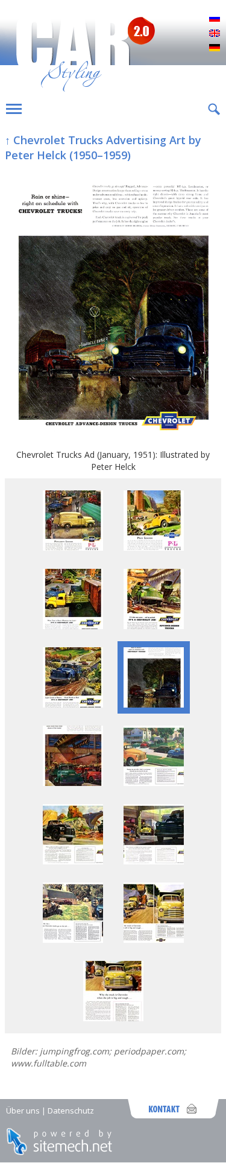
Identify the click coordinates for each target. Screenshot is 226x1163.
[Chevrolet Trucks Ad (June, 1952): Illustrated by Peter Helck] (154, 861)
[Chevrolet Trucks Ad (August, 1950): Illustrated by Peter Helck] (154, 547)
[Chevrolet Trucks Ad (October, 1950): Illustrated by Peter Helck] (73, 704)
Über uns (23, 1110)
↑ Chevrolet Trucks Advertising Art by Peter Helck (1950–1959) (103, 147)
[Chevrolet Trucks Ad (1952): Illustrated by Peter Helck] (154, 782)
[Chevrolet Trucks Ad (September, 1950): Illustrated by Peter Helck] (154, 626)
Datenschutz (71, 1110)
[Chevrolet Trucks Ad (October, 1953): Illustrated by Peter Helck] (113, 1018)
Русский (214, 19)
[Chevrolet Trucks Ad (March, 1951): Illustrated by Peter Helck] (73, 782)
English (214, 33)
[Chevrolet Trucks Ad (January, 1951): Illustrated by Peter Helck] (113, 306)
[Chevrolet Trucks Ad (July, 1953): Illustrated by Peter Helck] (73, 939)
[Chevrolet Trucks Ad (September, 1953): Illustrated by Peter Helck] (154, 939)
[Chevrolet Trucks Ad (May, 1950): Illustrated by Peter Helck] (73, 547)
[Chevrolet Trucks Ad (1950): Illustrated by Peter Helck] (73, 626)
